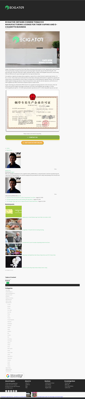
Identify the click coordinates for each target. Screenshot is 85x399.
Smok (9, 350)
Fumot (9, 317)
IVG (8, 337)
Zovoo (9, 365)
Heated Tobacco (9, 291)
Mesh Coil (67, 384)
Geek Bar (9, 321)
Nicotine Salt (67, 383)
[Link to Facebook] (6, 391)
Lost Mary (10, 339)
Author (8, 148)
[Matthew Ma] (13, 167)
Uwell (9, 354)
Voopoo (9, 360)
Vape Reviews (9, 302)
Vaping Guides (9, 369)
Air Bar (9, 304)
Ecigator (12, 172)
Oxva (9, 346)
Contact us (27, 384)
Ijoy (8, 333)
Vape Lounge (8, 301)
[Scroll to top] (0, 398)
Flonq (9, 314)
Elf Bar (9, 308)
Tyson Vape (10, 352)
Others (9, 342)
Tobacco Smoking (9, 298)
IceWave (9, 331)
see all (19, 195)
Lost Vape (10, 340)
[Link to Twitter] (11, 391)
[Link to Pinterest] (16, 391)
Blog (26, 386)
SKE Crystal (10, 348)
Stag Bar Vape (48, 387)
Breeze (9, 306)
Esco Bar (9, 312)
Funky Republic (11, 319)
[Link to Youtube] (14, 391)
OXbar (9, 344)
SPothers (7, 296)
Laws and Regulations (10, 293)
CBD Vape (8, 290)
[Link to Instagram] (9, 391)
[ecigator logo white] (14, 10)
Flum (9, 316)
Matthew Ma (8, 170)
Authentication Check (49, 383)
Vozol (9, 362)
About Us (27, 383)
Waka (9, 364)
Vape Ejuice (10, 356)
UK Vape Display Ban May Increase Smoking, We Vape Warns (20, 199)
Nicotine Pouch (9, 294)
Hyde (9, 329)
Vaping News (7, 28)
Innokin (9, 335)
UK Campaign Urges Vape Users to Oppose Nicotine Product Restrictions (22, 201)
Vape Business (9, 299)
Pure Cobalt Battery (69, 386)
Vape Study (8, 367)
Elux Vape (10, 310)
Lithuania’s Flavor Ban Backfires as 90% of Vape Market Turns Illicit (21, 197)
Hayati (9, 327)
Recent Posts (9, 150)
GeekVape (10, 323)
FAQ (26, 387)
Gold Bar (9, 325)
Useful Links (67, 387)
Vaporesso (10, 358)
